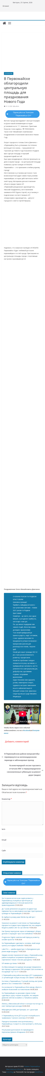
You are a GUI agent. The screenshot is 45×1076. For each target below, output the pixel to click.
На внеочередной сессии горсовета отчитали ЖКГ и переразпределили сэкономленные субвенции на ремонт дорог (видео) (24, 770)
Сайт (4, 850)
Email (4, 840)
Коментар (7, 799)
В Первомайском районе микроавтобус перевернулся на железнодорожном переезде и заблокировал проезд (22, 757)
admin (17, 106)
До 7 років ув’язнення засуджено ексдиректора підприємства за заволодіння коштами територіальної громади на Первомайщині (22, 911)
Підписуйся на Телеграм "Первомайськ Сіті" (23, 114)
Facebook (26, 730)
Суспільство (8, 73)
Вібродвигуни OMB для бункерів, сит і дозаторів (20, 1010)
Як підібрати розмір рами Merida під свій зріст (18, 917)
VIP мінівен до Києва (9, 963)
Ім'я (3, 829)
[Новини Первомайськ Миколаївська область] (4, 23)
